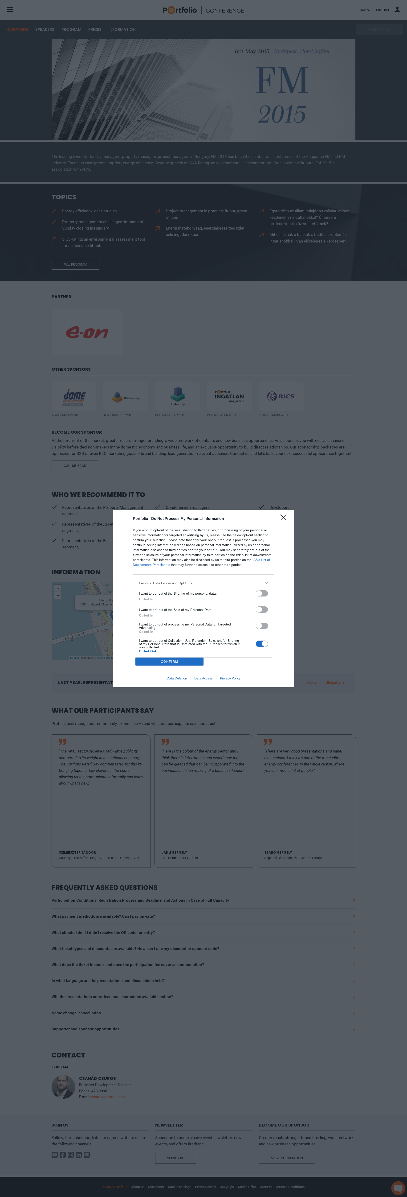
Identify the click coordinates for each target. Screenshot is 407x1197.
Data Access (203, 678)
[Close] (285, 518)
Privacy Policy (230, 678)
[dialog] (203, 598)
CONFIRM (169, 661)
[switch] (262, 593)
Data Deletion (177, 678)
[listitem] (203, 582)
